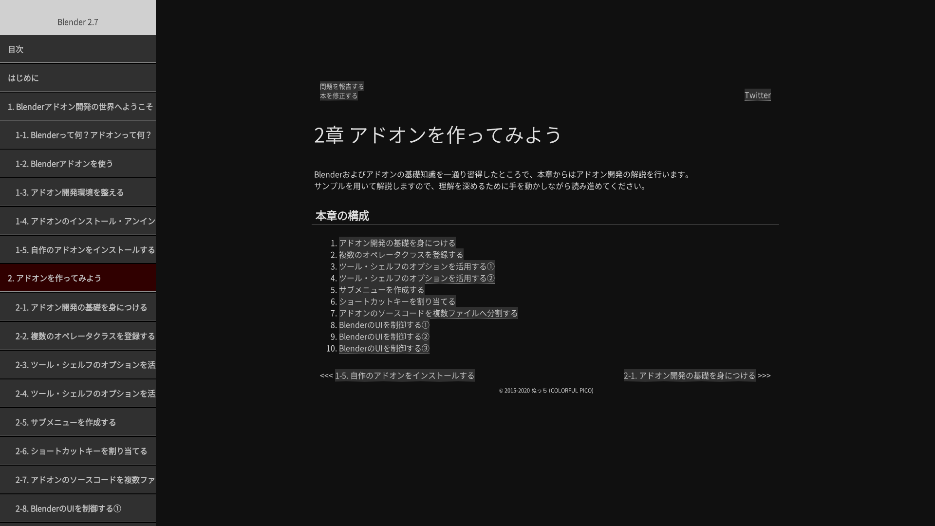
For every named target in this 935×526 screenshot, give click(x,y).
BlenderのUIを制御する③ (384, 348)
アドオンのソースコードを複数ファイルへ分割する (428, 313)
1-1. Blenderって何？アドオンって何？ (84, 134)
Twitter (758, 94)
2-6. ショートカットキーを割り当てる (82, 450)
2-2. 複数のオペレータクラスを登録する (85, 335)
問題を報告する (342, 86)
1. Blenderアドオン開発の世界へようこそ (80, 106)
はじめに (23, 77)
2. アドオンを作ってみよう (55, 277)
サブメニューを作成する (382, 289)
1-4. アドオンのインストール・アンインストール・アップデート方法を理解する (86, 220)
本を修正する (339, 95)
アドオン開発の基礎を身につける (397, 242)
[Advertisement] (545, 41)
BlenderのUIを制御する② (384, 336)
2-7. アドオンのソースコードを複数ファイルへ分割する (86, 479)
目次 (15, 49)
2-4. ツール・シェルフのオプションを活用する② (86, 393)
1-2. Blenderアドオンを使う (64, 163)
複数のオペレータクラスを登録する (401, 254)
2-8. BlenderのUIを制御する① (68, 508)
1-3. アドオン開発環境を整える (70, 192)
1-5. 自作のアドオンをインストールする (85, 249)
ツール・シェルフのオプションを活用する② (417, 277)
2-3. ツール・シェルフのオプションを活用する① (86, 364)
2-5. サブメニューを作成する (66, 422)
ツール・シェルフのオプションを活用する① (417, 266)
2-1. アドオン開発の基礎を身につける (82, 307)
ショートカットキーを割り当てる (397, 301)
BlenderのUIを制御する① (384, 324)
